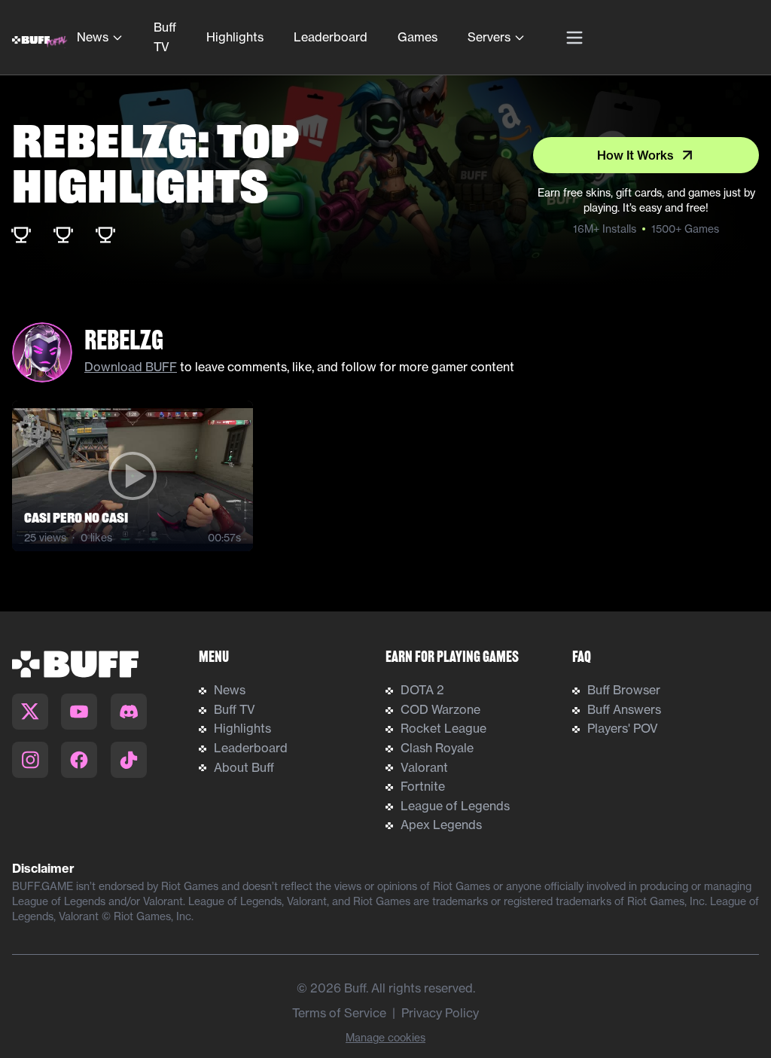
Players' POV (622, 728)
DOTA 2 (422, 689)
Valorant (424, 767)
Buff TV (165, 37)
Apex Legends (441, 824)
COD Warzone (440, 709)
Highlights (235, 36)
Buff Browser (623, 689)
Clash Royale (437, 747)
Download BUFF (130, 366)
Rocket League (443, 728)
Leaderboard (330, 36)
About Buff (244, 767)
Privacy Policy (440, 1012)
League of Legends (455, 805)
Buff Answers (624, 709)
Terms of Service (339, 1012)
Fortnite (423, 786)
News (92, 36)
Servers (489, 36)
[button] (132, 476)
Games (417, 36)
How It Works (635, 155)
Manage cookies (385, 1037)
